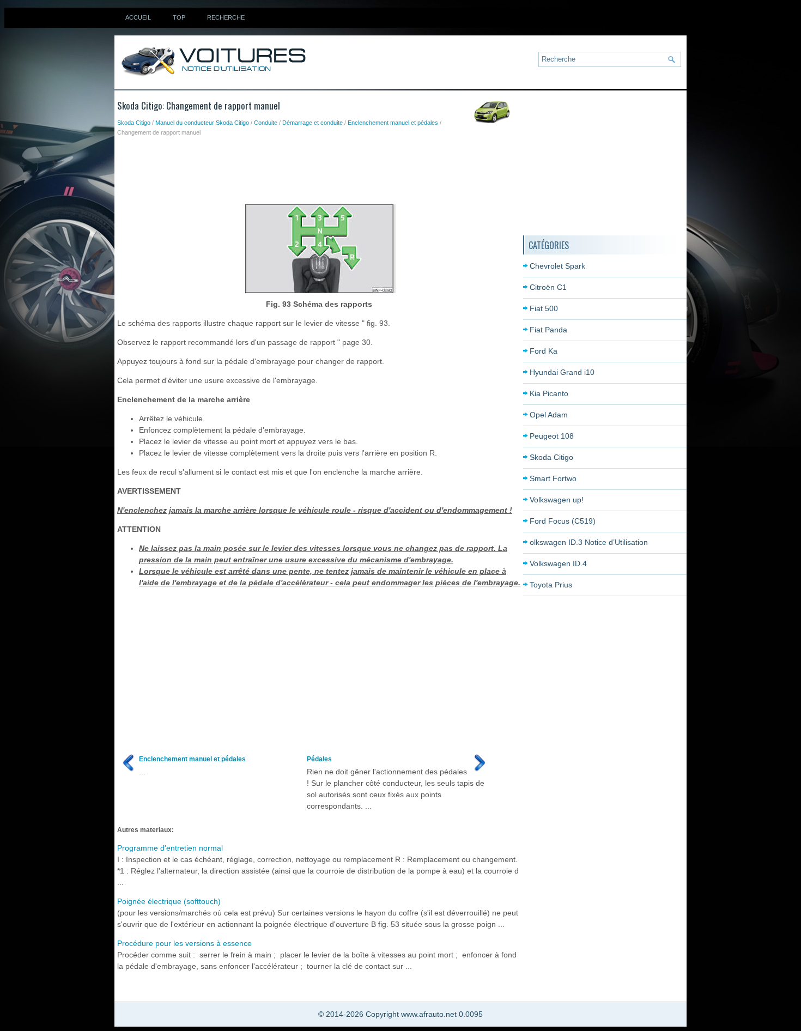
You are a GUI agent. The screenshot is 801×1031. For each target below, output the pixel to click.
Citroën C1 (548, 287)
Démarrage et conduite (312, 122)
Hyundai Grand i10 (562, 372)
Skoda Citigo (133, 122)
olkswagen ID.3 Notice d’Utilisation (589, 542)
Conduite (265, 122)
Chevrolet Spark (557, 266)
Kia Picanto (549, 393)
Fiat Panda (548, 329)
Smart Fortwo (553, 478)
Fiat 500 (544, 308)
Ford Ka (543, 351)
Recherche (226, 17)
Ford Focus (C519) (563, 521)
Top (179, 17)
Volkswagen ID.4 (558, 563)
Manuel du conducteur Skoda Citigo (202, 122)
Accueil (138, 17)
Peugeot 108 (552, 436)
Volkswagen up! (557, 499)
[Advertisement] (315, 167)
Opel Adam (549, 414)
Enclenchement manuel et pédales (393, 122)
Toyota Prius (551, 584)
